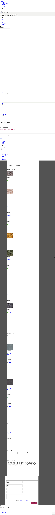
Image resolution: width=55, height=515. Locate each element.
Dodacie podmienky (32, 135)
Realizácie (3, 4)
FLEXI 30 (3, 103)
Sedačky (3, 19)
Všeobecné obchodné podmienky (24, 135)
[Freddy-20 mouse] (10, 382)
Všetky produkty (4, 159)
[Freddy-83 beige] (10, 355)
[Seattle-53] (10, 226)
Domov (1, 12)
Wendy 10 (3, 38)
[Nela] (8, 68)
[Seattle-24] (10, 200)
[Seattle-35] (10, 235)
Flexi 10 (3, 92)
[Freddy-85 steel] (10, 426)
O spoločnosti (4, 5)
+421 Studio (53, 135)
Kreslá (2, 22)
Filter (1, 26)
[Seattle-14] (10, 191)
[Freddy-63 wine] (10, 391)
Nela (2, 70)
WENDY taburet (4, 114)
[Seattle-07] (10, 279)
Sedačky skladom (4, 155)
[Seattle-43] (10, 314)
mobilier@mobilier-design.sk (11, 129)
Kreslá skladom (4, 23)
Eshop (17, 123)
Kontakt (3, 6)
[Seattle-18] (10, 244)
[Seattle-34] (10, 209)
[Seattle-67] (10, 261)
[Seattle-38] (10, 253)
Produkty (3, 2)
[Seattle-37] (10, 270)
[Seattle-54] (10, 217)
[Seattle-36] (10, 305)
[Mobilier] (1, 1)
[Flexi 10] (8, 90)
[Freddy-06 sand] (10, 364)
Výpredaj (3, 24)
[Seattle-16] (10, 173)
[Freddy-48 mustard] (10, 417)
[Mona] (8, 79)
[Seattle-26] (10, 297)
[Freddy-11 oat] (10, 373)
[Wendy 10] (8, 36)
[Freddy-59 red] (10, 399)
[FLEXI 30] (8, 101)
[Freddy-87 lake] (10, 347)
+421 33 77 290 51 (3, 129)
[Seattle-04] (10, 182)
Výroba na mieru (5, 3)
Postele (3, 21)
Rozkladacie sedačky (5, 20)
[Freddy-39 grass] (10, 338)
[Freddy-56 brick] (10, 408)
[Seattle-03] (10, 323)
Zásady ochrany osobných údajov (14, 135)
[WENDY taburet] (8, 112)
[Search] (8, 507)
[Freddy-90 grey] (10, 435)
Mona (3, 81)
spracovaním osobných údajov (24, 500)
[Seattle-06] (10, 288)
